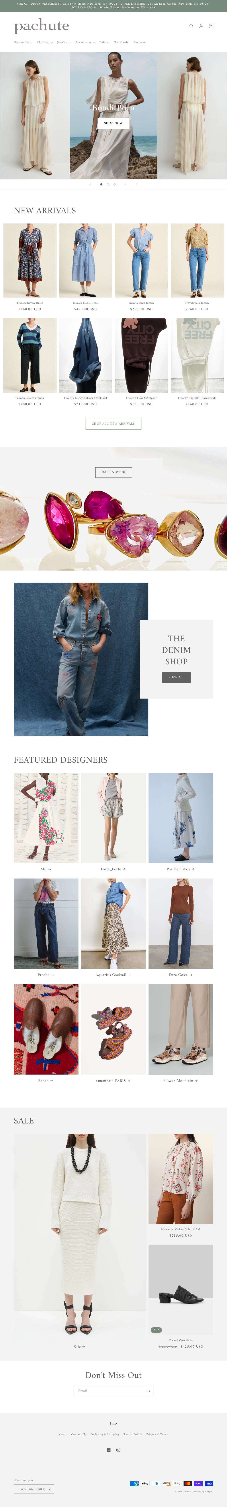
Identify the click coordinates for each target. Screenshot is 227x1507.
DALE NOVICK (113, 472)
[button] (44, 42)
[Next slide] (125, 184)
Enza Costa (178, 975)
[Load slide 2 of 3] (108, 184)
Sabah (43, 1080)
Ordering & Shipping (105, 1434)
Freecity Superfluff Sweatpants (197, 398)
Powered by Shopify (202, 1492)
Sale (77, 1346)
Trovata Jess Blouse (197, 303)
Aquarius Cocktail (111, 975)
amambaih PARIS (111, 1080)
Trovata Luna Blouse (141, 303)
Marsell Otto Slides (181, 1341)
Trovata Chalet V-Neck (29, 398)
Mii (44, 869)
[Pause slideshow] (136, 184)
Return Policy (132, 1434)
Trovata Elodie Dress (85, 303)
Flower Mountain (178, 1080)
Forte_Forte (111, 869)
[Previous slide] (90, 184)
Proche (44, 975)
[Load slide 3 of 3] (114, 184)
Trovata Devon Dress (30, 303)
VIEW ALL (176, 677)
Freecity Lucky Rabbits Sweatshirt (85, 398)
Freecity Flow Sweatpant (141, 398)
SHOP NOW (113, 123)
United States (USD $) (31, 1489)
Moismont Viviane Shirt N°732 (181, 1230)
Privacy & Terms (157, 1434)
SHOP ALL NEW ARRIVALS (113, 424)
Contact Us (78, 1434)
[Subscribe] (148, 1391)
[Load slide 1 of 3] (101, 184)
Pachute (188, 1492)
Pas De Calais (178, 869)
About (62, 1434)
